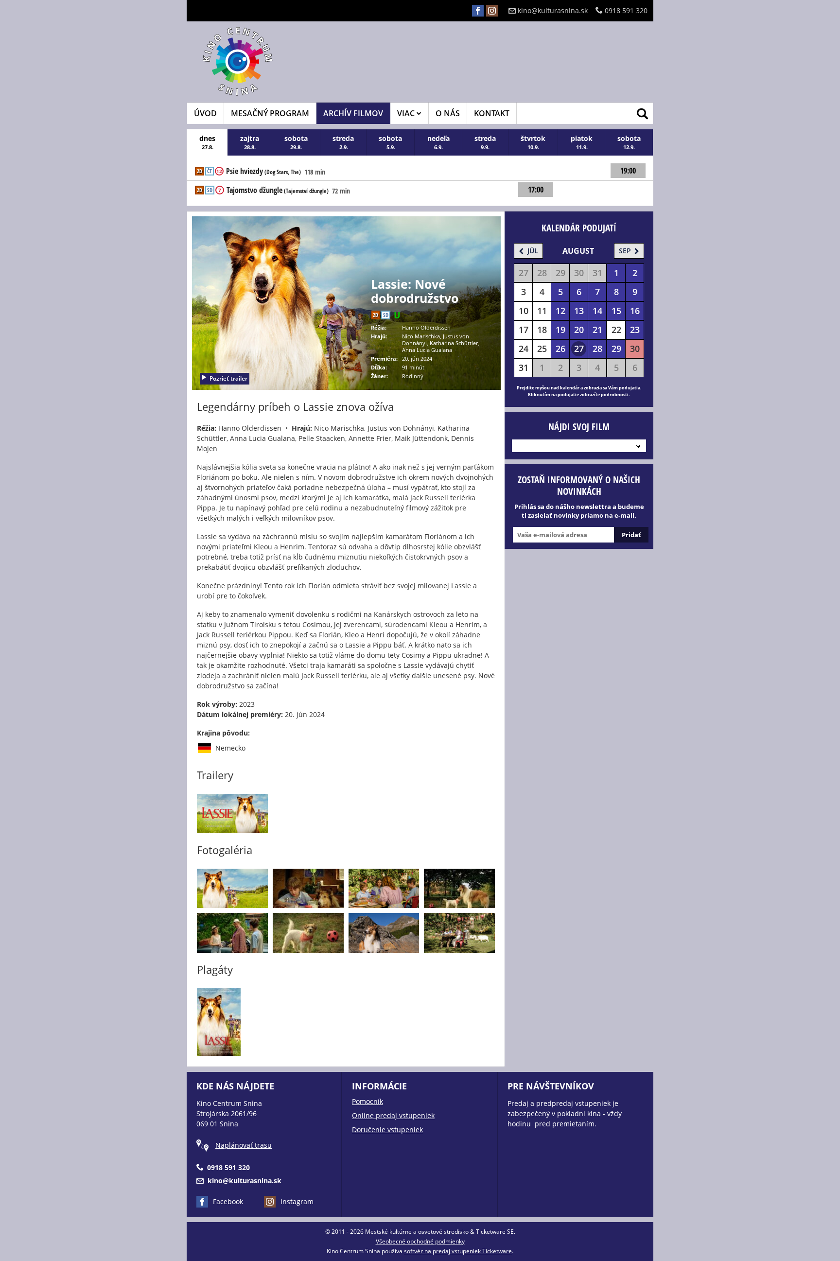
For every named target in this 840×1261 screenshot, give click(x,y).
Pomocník (367, 1101)
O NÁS (448, 113)
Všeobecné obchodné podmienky (420, 1241)
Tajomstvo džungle (278, 190)
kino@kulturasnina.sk (553, 10)
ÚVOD (205, 113)
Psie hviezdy (263, 171)
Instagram (297, 1201)
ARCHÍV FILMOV (353, 113)
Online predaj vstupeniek (393, 1115)
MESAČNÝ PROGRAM (270, 113)
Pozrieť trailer (228, 378)
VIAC (407, 113)
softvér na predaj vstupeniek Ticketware (458, 1251)
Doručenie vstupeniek (387, 1129)
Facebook (228, 1201)
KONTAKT (491, 113)
